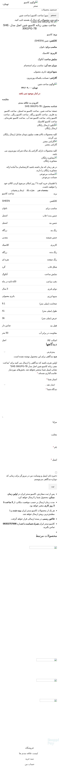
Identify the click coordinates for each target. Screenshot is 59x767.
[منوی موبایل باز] (55, 4)
